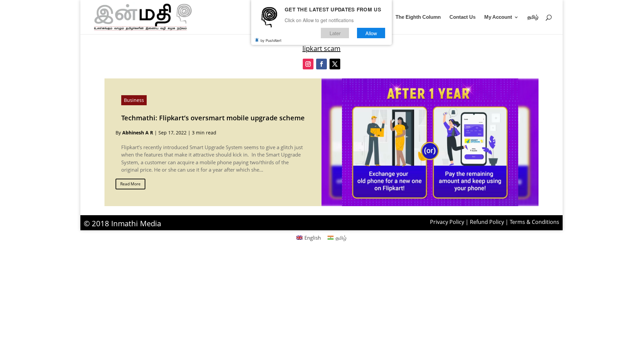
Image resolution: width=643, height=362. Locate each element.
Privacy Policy (447, 222)
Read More (130, 184)
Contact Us (462, 17)
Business (134, 100)
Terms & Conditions (534, 222)
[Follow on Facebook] (321, 64)
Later (335, 33)
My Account (498, 17)
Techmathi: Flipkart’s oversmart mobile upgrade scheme (213, 117)
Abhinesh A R (137, 132)
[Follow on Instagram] (308, 64)
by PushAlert (271, 40)
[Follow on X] (335, 64)
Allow (371, 33)
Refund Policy (487, 222)
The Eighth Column (418, 17)
